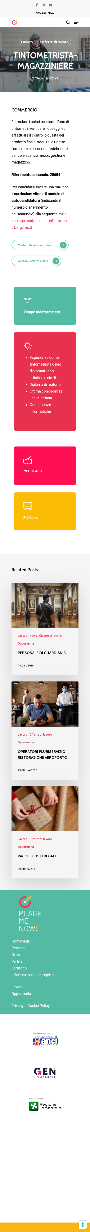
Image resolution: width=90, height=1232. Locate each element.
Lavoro (27, 42)
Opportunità (26, 643)
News (33, 635)
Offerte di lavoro (54, 42)
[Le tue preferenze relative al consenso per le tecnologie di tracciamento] (83, 1225)
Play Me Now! (45, 13)
